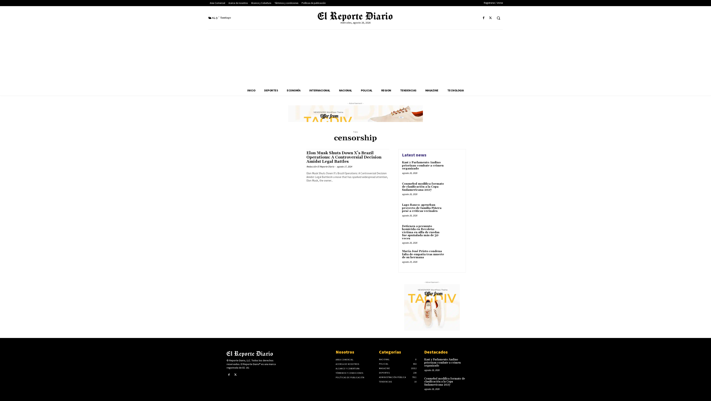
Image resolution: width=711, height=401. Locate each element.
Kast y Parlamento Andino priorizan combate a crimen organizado (423, 165)
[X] (490, 18)
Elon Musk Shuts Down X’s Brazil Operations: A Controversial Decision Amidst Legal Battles (343, 157)
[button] (498, 18)
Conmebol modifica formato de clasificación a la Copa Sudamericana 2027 (423, 187)
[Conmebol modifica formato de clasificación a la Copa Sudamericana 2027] (454, 189)
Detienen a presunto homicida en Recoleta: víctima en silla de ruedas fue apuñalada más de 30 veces (420, 232)
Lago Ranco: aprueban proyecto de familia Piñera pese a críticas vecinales (421, 208)
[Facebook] (483, 18)
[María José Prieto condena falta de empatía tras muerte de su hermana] (454, 257)
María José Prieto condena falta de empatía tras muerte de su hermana (423, 254)
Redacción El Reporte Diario (320, 166)
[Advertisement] (355, 57)
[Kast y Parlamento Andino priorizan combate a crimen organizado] (454, 168)
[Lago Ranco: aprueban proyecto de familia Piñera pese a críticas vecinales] (454, 211)
